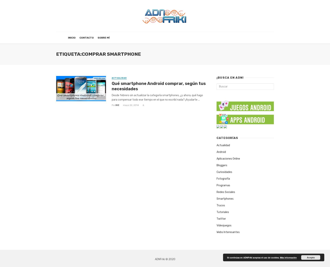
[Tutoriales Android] (221, 126)
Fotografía (223, 178)
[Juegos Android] (245, 104)
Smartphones (225, 198)
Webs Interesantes (228, 232)
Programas (223, 185)
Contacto (86, 37)
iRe (117, 105)
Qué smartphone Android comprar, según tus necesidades (159, 86)
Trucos (221, 205)
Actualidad (119, 78)
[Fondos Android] (218, 126)
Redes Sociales (226, 192)
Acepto (311, 257)
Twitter (221, 218)
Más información (288, 257)
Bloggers (222, 165)
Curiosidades (224, 172)
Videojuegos (224, 225)
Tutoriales (223, 212)
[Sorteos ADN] (225, 126)
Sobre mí (104, 37)
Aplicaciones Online (228, 158)
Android (221, 152)
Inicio (72, 37)
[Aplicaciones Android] (245, 118)
